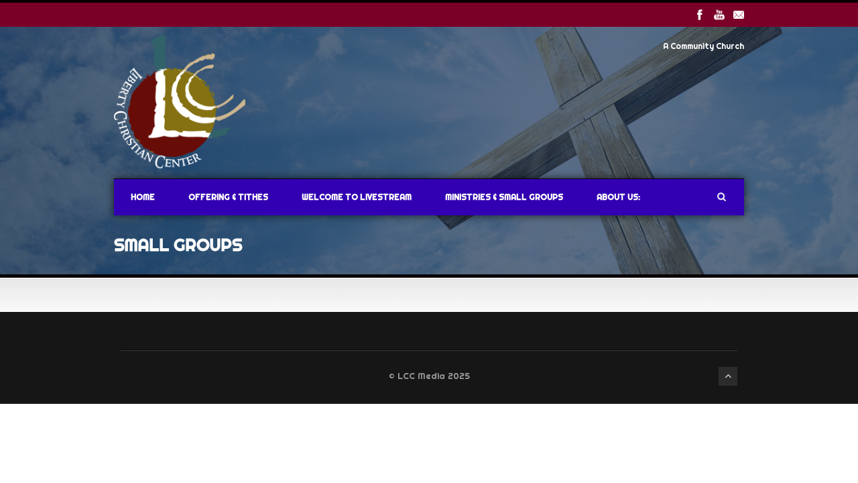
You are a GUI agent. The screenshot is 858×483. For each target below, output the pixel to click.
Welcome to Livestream (357, 197)
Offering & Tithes (228, 197)
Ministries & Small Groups (504, 197)
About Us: (618, 197)
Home (143, 197)
